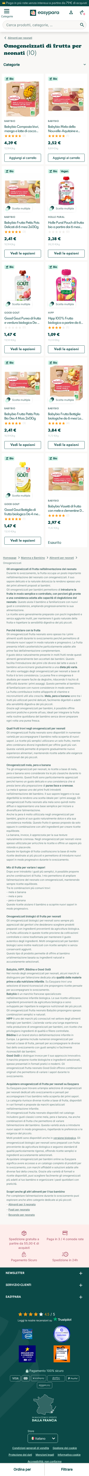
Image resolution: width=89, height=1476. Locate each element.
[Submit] (82, 25)
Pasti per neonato (19, 1209)
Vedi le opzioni (22, 253)
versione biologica (64, 1137)
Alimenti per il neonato (22, 1204)
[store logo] (44, 17)
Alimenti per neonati (20, 37)
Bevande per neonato (21, 1214)
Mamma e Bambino (33, 557)
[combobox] (44, 25)
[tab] (44, 1273)
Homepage (9, 557)
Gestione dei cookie (65, 1448)
